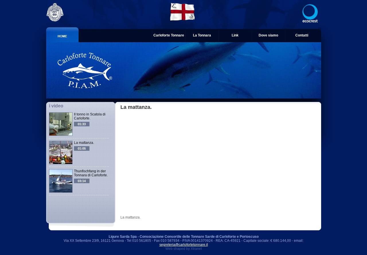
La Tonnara (202, 35)
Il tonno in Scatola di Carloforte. (90, 116)
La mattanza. (84, 143)
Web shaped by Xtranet (183, 249)
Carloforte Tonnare (168, 35)
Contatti (301, 35)
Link (235, 35)
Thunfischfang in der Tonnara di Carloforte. (91, 173)
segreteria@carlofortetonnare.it (183, 245)
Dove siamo (268, 35)
